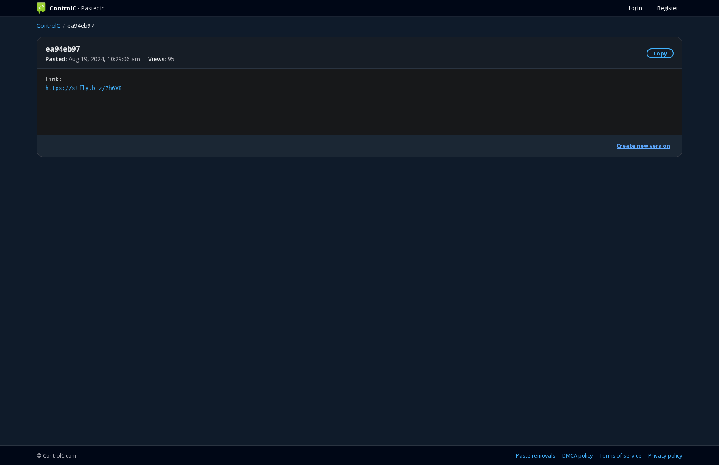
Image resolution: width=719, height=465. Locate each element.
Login (635, 8)
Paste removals (535, 455)
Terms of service (621, 455)
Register (667, 8)
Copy (660, 53)
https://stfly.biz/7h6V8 (83, 88)
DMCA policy (577, 455)
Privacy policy (665, 455)
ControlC (48, 26)
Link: (83, 83)
